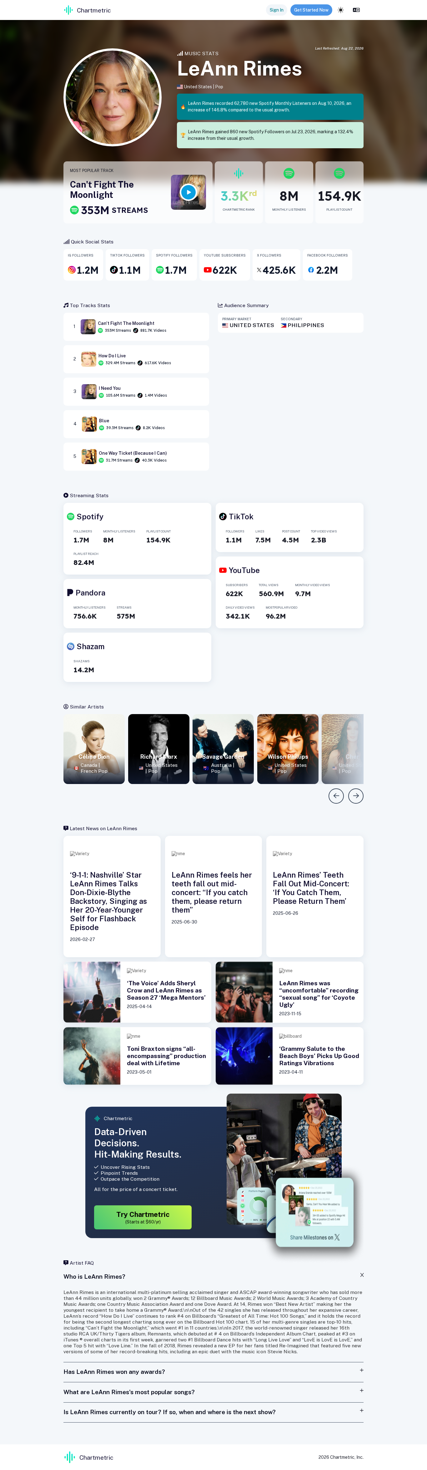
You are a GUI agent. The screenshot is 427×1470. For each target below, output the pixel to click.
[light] (341, 10)
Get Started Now (311, 9)
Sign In (277, 9)
